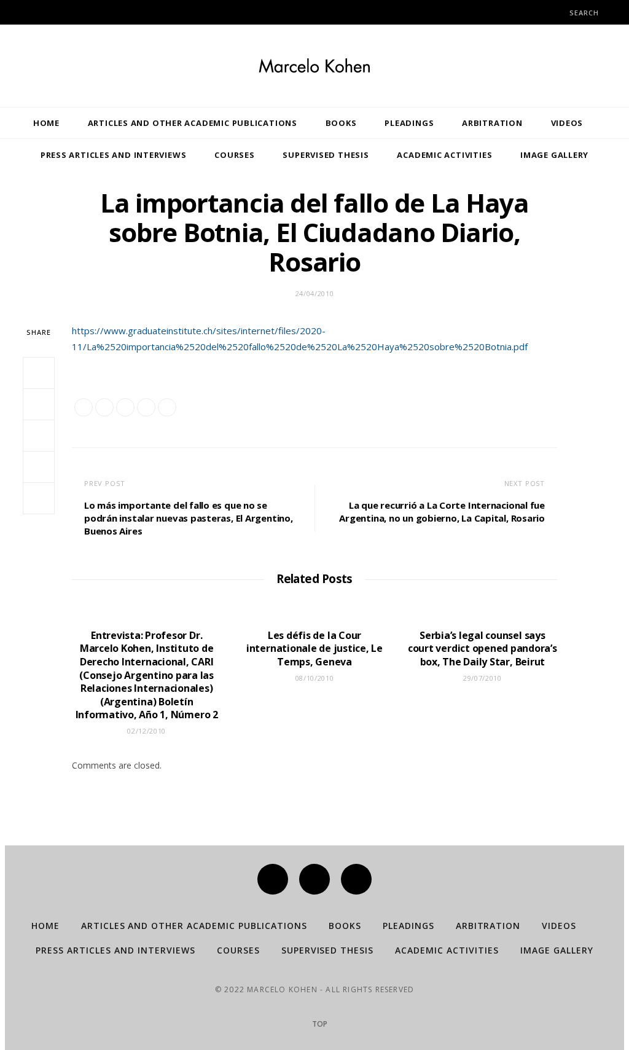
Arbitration (492, 122)
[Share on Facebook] (39, 373)
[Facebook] (272, 879)
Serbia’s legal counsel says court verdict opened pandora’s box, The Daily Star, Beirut (482, 648)
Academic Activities (444, 154)
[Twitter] (314, 879)
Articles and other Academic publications (192, 122)
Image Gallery (554, 154)
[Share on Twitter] (39, 404)
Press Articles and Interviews (114, 154)
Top (318, 1024)
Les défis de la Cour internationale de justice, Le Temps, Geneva (314, 648)
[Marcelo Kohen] (314, 65)
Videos (567, 122)
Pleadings (409, 122)
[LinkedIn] (39, 498)
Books (341, 122)
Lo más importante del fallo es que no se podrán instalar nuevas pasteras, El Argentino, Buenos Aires (188, 518)
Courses (234, 154)
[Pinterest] (39, 436)
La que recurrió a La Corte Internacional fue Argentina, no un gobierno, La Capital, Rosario (442, 511)
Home (46, 122)
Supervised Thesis (326, 154)
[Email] (39, 467)
